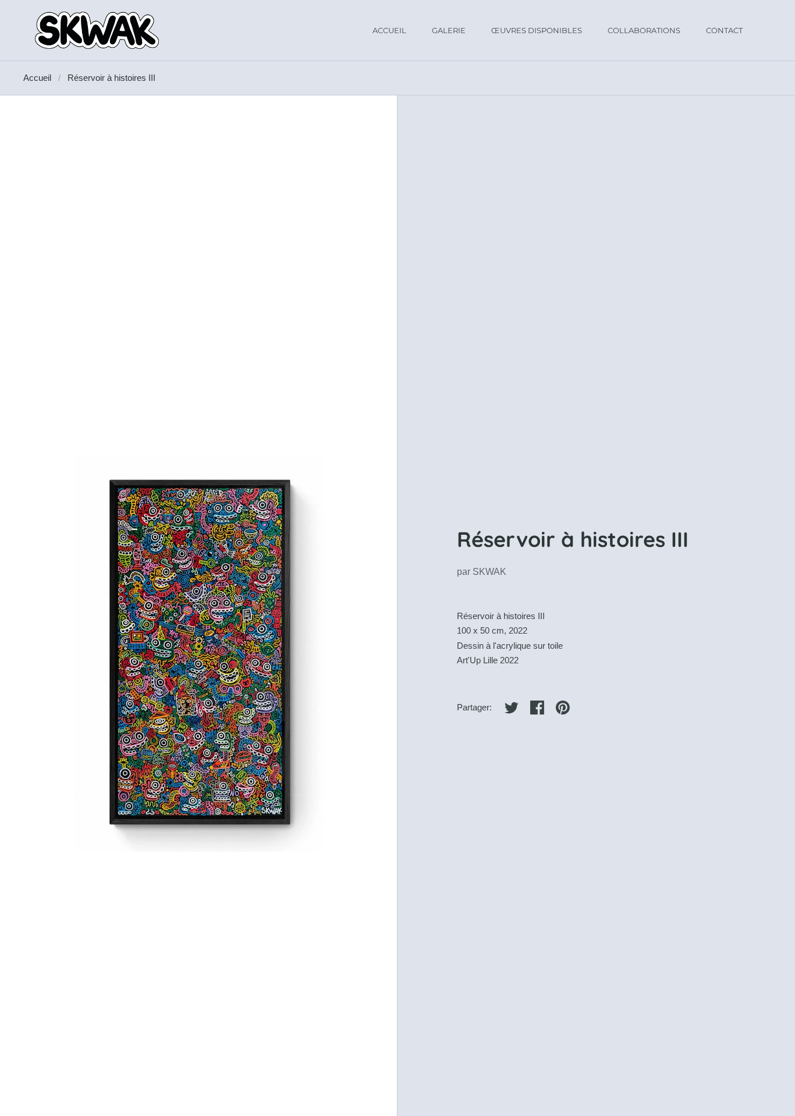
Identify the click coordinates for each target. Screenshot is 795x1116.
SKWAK (489, 572)
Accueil (37, 78)
